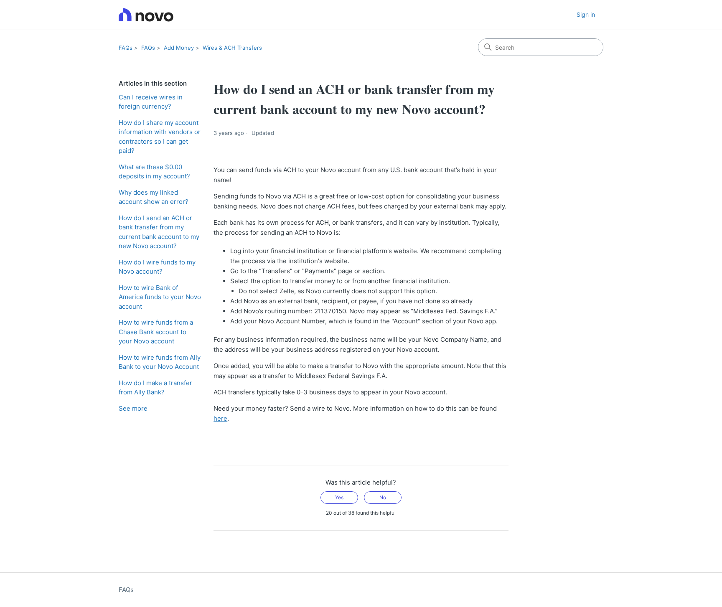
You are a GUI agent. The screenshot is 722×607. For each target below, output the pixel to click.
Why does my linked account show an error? (153, 197)
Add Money (179, 47)
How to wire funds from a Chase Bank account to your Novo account (156, 331)
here (220, 418)
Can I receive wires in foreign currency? (151, 102)
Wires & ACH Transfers (232, 47)
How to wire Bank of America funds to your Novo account (160, 297)
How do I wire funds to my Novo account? (157, 267)
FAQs (125, 47)
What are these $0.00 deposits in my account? (154, 171)
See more (133, 408)
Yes (339, 497)
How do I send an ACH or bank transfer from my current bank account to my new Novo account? (159, 232)
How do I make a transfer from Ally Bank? (155, 387)
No (382, 497)
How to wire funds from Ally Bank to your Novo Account (160, 362)
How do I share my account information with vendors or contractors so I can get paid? (160, 137)
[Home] (146, 15)
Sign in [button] (586, 14)
